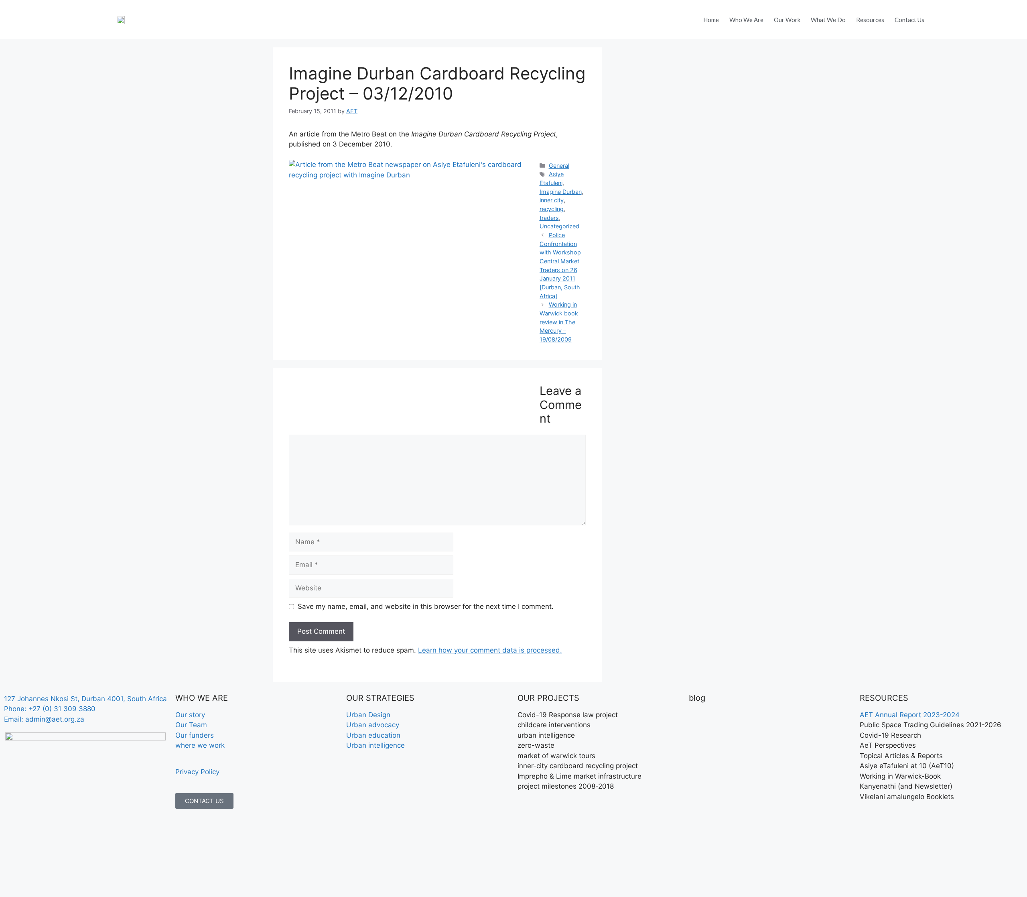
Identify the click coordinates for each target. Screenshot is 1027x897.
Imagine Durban (561, 191)
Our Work (787, 19)
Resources (870, 19)
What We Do (828, 19)
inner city (552, 200)
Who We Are (746, 19)
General (559, 165)
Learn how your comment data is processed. (490, 650)
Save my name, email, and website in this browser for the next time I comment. (426, 606)
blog (697, 698)
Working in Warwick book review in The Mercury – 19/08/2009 (559, 322)
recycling (552, 208)
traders (549, 217)
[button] (950, 16)
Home (711, 19)
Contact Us (909, 19)
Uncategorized (559, 226)
